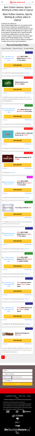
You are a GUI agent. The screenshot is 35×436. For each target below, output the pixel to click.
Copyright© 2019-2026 (10, 396)
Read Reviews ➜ (29, 68)
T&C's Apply (4, 68)
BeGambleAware (13, 172)
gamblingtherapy (26, 73)
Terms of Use (21, 396)
